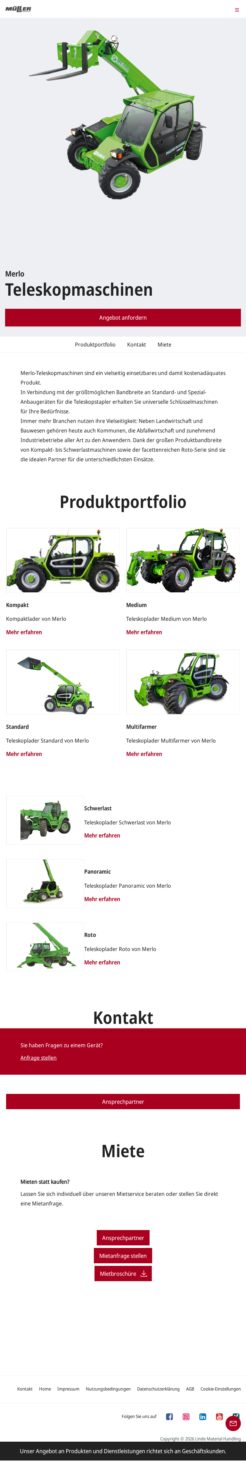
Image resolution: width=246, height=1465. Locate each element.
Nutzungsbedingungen (108, 1389)
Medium (136, 605)
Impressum (68, 1389)
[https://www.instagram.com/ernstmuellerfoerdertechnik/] (185, 1416)
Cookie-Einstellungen (221, 1389)
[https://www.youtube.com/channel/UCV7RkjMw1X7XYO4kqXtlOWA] (219, 1416)
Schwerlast (98, 808)
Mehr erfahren (24, 632)
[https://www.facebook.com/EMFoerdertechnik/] (169, 1416)
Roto (90, 935)
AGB (190, 1389)
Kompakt (17, 605)
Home (45, 1389)
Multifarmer (141, 726)
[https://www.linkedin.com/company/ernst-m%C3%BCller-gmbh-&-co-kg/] (202, 1416)
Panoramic (97, 871)
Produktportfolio (95, 344)
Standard (17, 726)
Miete (164, 344)
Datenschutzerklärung (158, 1389)
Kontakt (136, 344)
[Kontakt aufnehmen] (233, 1423)
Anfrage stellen (38, 1057)
